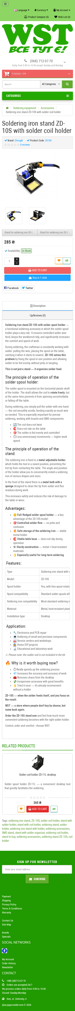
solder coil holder (50, 820)
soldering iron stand (19, 820)
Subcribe (39, 879)
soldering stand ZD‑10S (54, 836)
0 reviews (25, 144)
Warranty (6, 912)
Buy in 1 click (39, 769)
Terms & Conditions (12, 908)
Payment (6, 896)
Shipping (6, 900)
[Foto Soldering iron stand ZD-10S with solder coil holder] (37, 176)
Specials (6, 936)
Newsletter (7, 967)
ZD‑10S (35, 820)
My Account (8, 959)
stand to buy (8, 836)
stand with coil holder (29, 824)
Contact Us (7, 920)
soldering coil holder (57, 832)
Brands (5, 932)
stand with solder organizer (30, 832)
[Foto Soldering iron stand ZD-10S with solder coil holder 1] (37, 215)
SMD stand (8, 832)
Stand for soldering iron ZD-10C (20, 232)
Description (39, 305)
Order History (9, 963)
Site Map (6, 924)
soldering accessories (57, 828)
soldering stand (50, 824)
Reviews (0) (39, 315)
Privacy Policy (9, 904)
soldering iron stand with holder (27, 828)
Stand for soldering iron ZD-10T (55, 232)
